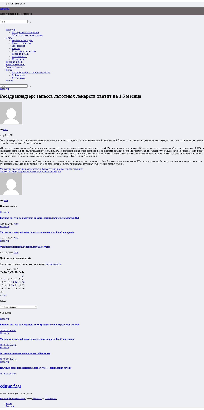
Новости (10, 29)
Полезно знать (19, 56)
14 (16, 282)
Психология (18, 59)
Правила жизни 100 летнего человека (31, 72)
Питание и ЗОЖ (20, 54)
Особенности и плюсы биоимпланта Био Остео (25, 246)
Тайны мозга (18, 75)
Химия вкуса (18, 78)
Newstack (37, 398)
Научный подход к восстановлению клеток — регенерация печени (35, 368)
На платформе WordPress (13, 398)
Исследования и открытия (25, 32)
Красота (16, 48)
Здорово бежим (14, 67)
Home (9, 403)
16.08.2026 (5, 345)
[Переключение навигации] (1, 19)
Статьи (9, 37)
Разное (9, 80)
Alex (5, 129)
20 (12, 285)
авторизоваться (53, 264)
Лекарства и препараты (24, 51)
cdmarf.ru (4, 8)
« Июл (3, 295)
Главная (10, 406)
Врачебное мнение (15, 64)
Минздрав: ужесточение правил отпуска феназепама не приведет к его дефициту (41, 169)
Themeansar (51, 398)
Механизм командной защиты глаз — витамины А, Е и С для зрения (37, 232)
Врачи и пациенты (21, 43)
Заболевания (18, 46)
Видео (9, 70)
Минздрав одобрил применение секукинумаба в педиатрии (30, 171)
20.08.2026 (5, 330)
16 (23, 282)
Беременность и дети (22, 40)
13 (12, 282)
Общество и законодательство (27, 35)
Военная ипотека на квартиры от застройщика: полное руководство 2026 (39, 218)
